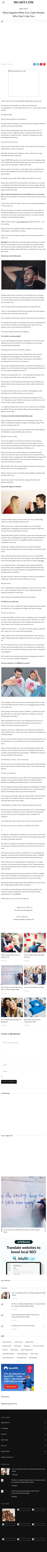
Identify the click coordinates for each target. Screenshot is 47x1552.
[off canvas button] (3, 2)
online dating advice (27, 1350)
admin (3, 64)
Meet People (5, 1440)
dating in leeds (7, 1346)
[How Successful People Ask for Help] (35, 975)
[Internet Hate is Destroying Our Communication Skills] (35, 1007)
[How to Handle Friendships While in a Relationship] (12, 1007)
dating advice (29, 1342)
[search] (43, 2)
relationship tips (21, 1357)
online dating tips (22, 1353)
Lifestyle (3, 1434)
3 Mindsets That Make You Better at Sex (23, 919)
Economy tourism (38, 1346)
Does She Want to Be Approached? (23, 910)
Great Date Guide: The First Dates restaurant (23, 1325)
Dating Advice (5, 1422)
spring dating (33, 1357)
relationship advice (8, 1357)
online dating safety (8, 1353)
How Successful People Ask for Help (34, 987)
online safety (34, 1353)
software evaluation (7, 1457)
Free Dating (4, 1428)
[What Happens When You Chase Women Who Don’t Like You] (23, 39)
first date (5, 1350)
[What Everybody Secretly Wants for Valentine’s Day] (12, 942)
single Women (23, 9)
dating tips (27, 1346)
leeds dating (14, 1350)
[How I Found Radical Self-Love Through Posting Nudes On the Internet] (5, 1295)
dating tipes (17, 1346)
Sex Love (4, 1445)
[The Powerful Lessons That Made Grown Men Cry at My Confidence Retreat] (12, 975)
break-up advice (7, 1342)
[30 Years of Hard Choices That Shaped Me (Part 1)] (35, 942)
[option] (23, 1206)
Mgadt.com (23, 2)
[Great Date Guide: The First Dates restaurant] (2, 1326)
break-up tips (19, 1342)
